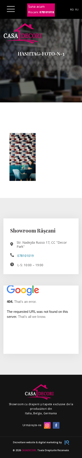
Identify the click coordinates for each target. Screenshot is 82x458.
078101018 (46, 12)
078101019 (25, 256)
